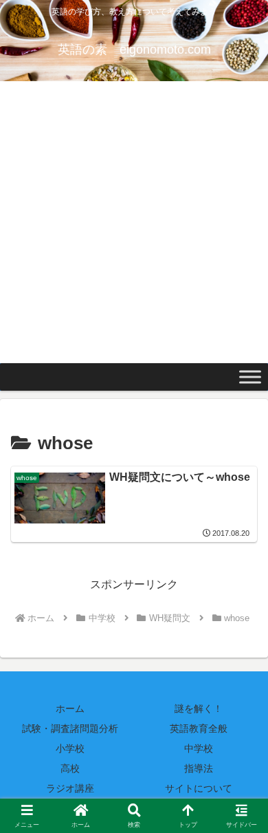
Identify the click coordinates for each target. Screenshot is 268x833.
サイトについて (198, 788)
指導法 (198, 768)
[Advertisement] (134, 222)
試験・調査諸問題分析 (70, 728)
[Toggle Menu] (250, 377)
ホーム (70, 708)
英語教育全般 (198, 728)
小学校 (70, 748)
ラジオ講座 (70, 788)
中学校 (198, 748)
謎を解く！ (199, 708)
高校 (70, 768)
